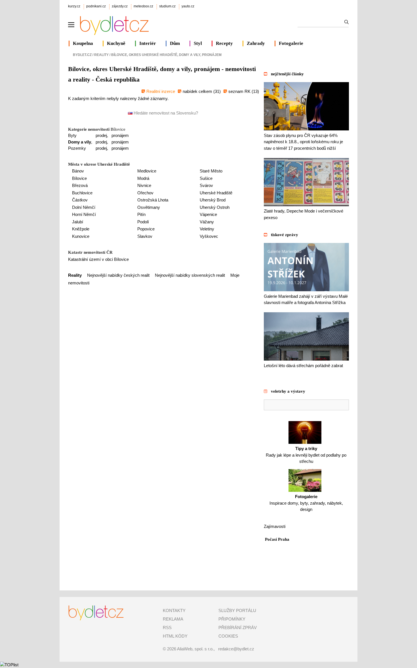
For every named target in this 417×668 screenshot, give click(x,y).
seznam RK (240, 91)
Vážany (207, 221)
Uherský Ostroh (214, 207)
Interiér (147, 43)
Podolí (143, 221)
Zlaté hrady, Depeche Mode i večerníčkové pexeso (303, 214)
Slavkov (144, 236)
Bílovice (118, 129)
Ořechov (145, 192)
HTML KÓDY (175, 636)
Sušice (206, 178)
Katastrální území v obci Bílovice (98, 259)
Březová (80, 185)
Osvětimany (148, 207)
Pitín (141, 214)
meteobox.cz (143, 6)
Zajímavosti (274, 526)
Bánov (78, 170)
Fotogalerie (291, 43)
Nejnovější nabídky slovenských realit (190, 275)
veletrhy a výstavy (288, 391)
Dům (175, 43)
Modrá (143, 178)
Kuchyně (116, 43)
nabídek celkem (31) (202, 91)
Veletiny (207, 228)
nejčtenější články (287, 74)
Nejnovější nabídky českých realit (118, 275)
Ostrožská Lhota (152, 199)
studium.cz (167, 6)
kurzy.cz (74, 6)
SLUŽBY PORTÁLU (237, 610)
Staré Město (211, 170)
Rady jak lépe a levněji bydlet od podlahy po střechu (306, 455)
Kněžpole (80, 228)
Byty (72, 135)
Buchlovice (82, 192)
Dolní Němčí (83, 207)
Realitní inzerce (160, 91)
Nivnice (144, 185)
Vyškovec (209, 236)
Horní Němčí (84, 214)
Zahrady (256, 43)
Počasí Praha (277, 539)
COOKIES (228, 636)
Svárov (206, 185)
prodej (101, 135)
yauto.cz (188, 6)
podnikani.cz (96, 6)
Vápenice (208, 214)
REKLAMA (173, 619)
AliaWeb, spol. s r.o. (195, 648)
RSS (167, 627)
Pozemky (77, 148)
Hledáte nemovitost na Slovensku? (165, 113)
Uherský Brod (213, 199)
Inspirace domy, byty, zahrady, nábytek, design (306, 503)
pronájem (120, 135)
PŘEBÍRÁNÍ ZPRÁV (237, 627)
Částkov (80, 199)
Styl (198, 43)
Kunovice (80, 236)
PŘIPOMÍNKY (231, 619)
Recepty (224, 43)
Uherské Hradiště (216, 192)
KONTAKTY (174, 610)
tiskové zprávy (284, 234)
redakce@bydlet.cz (236, 648)
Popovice (146, 228)
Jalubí (77, 221)
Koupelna (83, 43)
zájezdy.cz (120, 6)
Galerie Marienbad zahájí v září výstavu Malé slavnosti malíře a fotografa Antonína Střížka (306, 299)
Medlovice (146, 170)
